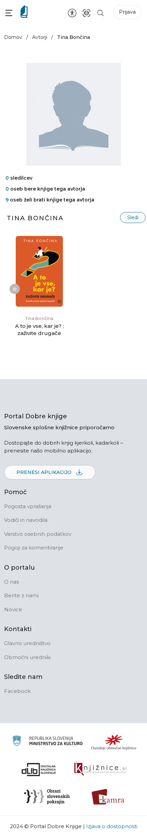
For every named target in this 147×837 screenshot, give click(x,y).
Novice (13, 609)
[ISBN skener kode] (86, 12)
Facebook (17, 691)
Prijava (127, 12)
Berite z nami (21, 595)
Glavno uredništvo (27, 643)
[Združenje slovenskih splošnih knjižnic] (100, 769)
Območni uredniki (27, 657)
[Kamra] (108, 796)
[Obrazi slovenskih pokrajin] (47, 796)
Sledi (132, 217)
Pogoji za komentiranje (33, 547)
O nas (11, 581)
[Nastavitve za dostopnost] (72, 12)
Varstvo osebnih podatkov (37, 534)
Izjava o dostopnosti (111, 826)
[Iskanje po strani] (100, 12)
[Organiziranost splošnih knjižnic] (114, 742)
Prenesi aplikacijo (44, 472)
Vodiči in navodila (26, 520)
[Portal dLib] (39, 769)
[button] (8, 13)
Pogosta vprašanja (27, 506)
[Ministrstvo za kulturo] (47, 742)
